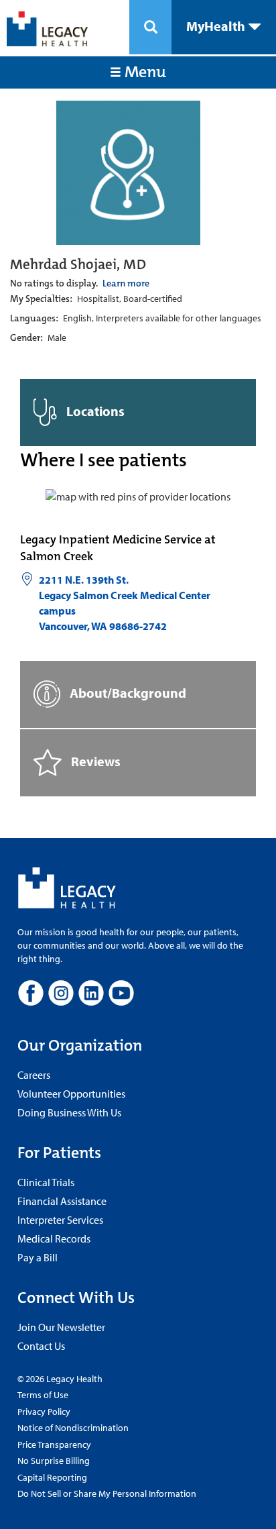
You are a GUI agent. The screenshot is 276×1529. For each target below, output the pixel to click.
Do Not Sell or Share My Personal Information (106, 1493)
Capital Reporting (52, 1477)
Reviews (94, 760)
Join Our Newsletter (61, 1327)
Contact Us (41, 1346)
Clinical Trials (45, 1182)
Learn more (125, 283)
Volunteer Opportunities (71, 1093)
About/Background (126, 692)
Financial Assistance (62, 1201)
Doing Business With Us (69, 1112)
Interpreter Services (60, 1219)
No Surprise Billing (53, 1461)
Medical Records (53, 1238)
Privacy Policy (43, 1412)
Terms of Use (42, 1395)
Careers (33, 1075)
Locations (94, 411)
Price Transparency (54, 1444)
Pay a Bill (37, 1257)
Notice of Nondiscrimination (73, 1428)
